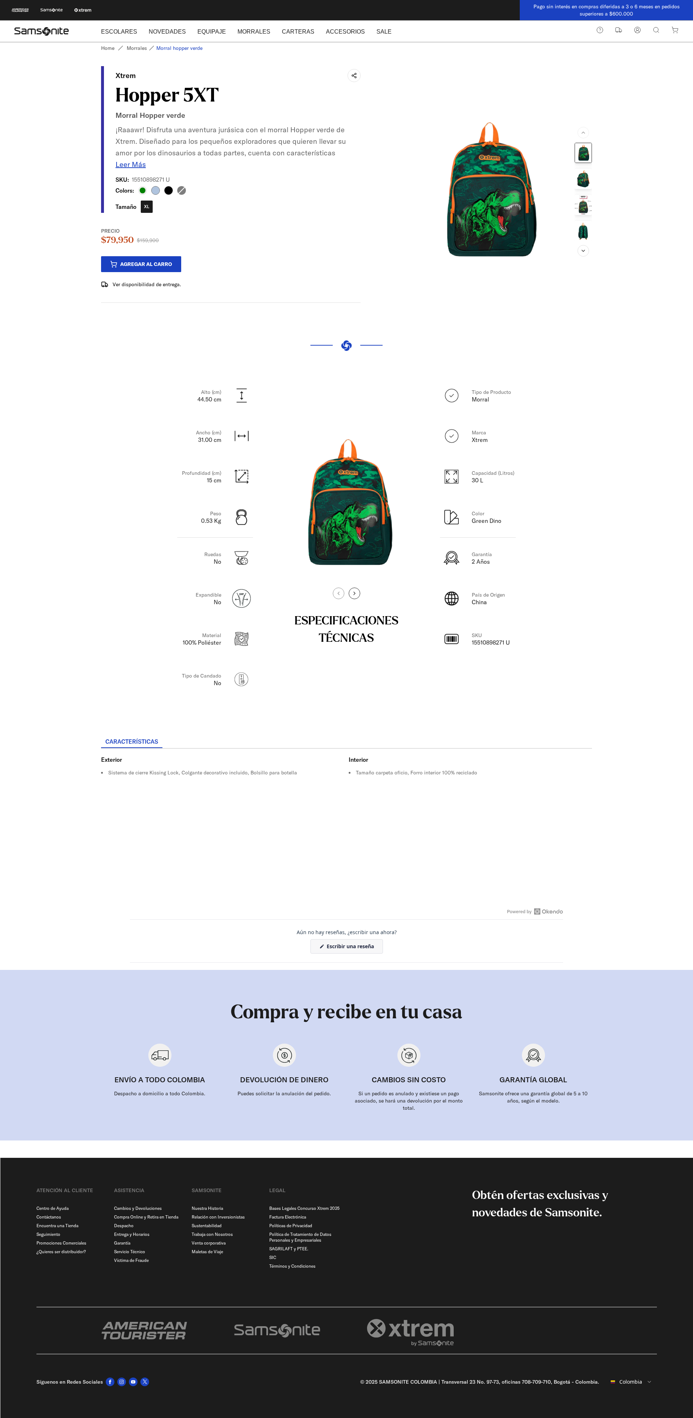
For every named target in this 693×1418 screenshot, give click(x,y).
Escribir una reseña (354, 948)
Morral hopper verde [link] (179, 48)
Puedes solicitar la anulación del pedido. (284, 1093)
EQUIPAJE (211, 32)
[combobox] (631, 1382)
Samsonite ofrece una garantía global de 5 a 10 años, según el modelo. (533, 1097)
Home (107, 48)
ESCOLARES (119, 32)
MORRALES (253, 32)
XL (146, 206)
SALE (384, 32)
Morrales (137, 48)
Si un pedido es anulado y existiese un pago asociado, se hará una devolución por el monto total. (409, 1100)
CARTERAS (298, 32)
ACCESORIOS (345, 32)
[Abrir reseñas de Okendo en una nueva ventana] (535, 911)
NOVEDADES (167, 32)
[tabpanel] (346, 814)
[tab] (131, 742)
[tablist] (346, 742)
